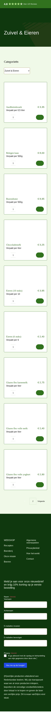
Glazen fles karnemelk (16, 382)
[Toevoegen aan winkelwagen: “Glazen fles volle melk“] (40, 438)
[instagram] (9, 572)
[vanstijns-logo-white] (9, 11)
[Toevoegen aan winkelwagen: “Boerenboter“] (40, 209)
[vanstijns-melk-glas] (25, 404)
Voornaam (8, 599)
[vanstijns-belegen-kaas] (25, 129)
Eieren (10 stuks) (14, 290)
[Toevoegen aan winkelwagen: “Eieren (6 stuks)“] (40, 346)
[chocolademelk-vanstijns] (25, 221)
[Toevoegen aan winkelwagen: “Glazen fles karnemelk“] (40, 392)
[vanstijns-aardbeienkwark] (25, 83)
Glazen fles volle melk (17, 428)
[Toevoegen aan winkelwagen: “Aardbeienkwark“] (40, 117)
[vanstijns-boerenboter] (25, 175)
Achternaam (8, 611)
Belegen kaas (12, 153)
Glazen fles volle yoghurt (18, 474)
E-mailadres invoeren (12, 626)
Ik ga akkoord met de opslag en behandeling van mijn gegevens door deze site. (26, 657)
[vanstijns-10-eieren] (25, 267)
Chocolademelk (13, 244)
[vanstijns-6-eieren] (25, 313)
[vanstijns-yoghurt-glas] (25, 450)
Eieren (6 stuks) (13, 336)
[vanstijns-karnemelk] (25, 358)
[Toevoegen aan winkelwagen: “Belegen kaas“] (40, 163)
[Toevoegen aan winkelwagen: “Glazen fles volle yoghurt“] (40, 484)
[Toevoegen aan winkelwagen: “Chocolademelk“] (40, 255)
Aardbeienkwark (14, 107)
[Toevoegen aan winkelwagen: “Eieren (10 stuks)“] (40, 301)
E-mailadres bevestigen (13, 638)
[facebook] (4, 572)
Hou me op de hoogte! (15, 665)
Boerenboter (12, 199)
